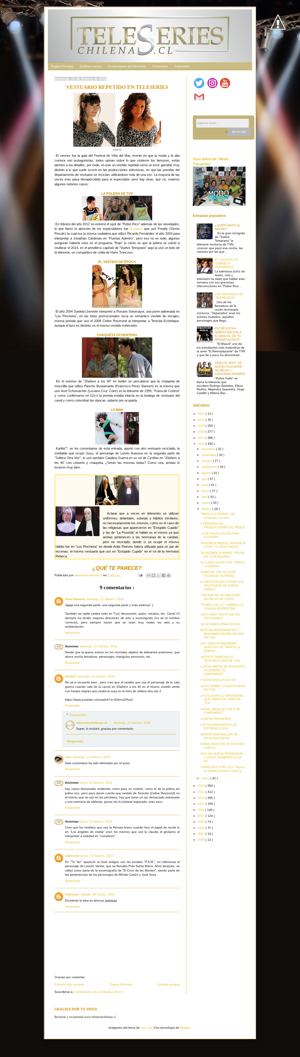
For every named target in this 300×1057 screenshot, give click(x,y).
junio (205, 484)
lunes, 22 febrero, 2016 (96, 782)
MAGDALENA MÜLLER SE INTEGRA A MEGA (219, 736)
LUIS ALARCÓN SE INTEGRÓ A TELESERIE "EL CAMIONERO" (223, 670)
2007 (202, 834)
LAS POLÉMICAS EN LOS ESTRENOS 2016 (219, 726)
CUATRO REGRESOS (216, 718)
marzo (206, 502)
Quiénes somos (90, 66)
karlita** (70, 676)
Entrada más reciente (69, 984)
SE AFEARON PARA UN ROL (221, 624)
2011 (201, 810)
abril (204, 497)
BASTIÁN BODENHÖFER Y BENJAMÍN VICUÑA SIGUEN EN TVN (222, 633)
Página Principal (62, 66)
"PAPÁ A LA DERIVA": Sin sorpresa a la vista (218, 515)
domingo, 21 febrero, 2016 (105, 599)
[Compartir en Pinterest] (168, 575)
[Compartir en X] (158, 575)
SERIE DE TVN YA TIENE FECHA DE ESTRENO (218, 574)
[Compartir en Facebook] (163, 575)
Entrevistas (160, 66)
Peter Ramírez (75, 599)
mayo (205, 491)
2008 (202, 828)
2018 (202, 431)
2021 (202, 413)
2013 (202, 798)
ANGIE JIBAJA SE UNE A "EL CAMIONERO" (220, 711)
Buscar (239, 131)
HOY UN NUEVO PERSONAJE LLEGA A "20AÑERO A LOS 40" (222, 757)
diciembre (208, 449)
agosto (206, 473)
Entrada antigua (168, 984)
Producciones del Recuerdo (127, 66)
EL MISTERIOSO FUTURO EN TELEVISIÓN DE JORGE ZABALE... (222, 585)
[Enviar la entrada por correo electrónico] (140, 575)
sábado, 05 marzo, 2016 (98, 894)
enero (205, 778)
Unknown (72, 855)
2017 (202, 437)
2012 (202, 803)
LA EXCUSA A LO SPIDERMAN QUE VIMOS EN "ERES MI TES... (222, 699)
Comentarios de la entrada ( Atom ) (98, 992)
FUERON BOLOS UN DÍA (218, 680)
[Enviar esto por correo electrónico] (148, 575)
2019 (202, 425)
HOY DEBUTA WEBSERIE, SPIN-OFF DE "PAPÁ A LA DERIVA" (220, 647)
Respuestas (78, 715)
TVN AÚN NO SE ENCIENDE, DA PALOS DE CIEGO (221, 597)
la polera (136, 228)
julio (204, 479)
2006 (202, 839)
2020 (202, 419)
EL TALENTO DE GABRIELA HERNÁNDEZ (226, 263)
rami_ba (146, 1027)
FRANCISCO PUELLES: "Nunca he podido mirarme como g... (223, 768)
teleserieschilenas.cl (91, 722)
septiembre (209, 466)
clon (68, 757)
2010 (202, 816)
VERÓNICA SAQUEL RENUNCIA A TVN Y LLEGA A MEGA (223, 545)
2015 (202, 785)
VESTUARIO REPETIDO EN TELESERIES (220, 616)
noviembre (209, 455)
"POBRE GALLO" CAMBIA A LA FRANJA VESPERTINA (222, 606)
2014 (202, 792)
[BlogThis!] (153, 575)
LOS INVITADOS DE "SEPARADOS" (229, 296)
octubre (207, 461)
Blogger (185, 1027)
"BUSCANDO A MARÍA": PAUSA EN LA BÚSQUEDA (222, 554)
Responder (72, 632)
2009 (202, 821)
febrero (206, 509)
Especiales (181, 66)
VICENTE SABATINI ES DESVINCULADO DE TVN (220, 658)
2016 (202, 443)
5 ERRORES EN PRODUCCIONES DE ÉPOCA (223, 525)
